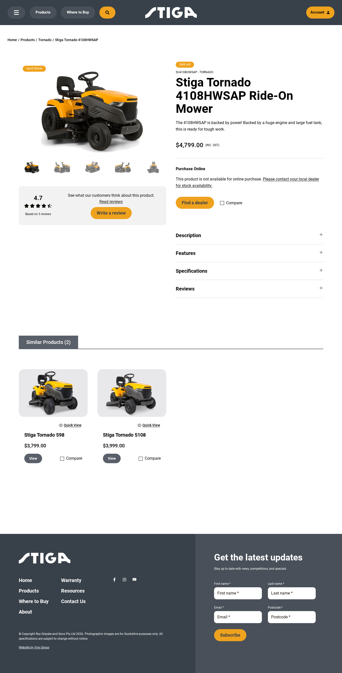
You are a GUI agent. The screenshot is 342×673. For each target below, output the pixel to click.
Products (43, 12)
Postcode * (275, 607)
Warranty (71, 580)
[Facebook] (114, 580)
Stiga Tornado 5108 (124, 435)
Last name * (276, 584)
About (25, 612)
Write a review (111, 213)
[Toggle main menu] (16, 13)
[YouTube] (134, 580)
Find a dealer (195, 202)
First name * (222, 584)
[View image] (92, 109)
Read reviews (111, 202)
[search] (107, 13)
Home (12, 40)
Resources (73, 591)
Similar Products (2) (48, 342)
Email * (219, 607)
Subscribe (230, 635)
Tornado (45, 40)
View (33, 458)
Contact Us (73, 601)
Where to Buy (78, 12)
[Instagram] (124, 580)
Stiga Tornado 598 (44, 435)
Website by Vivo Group (34, 647)
